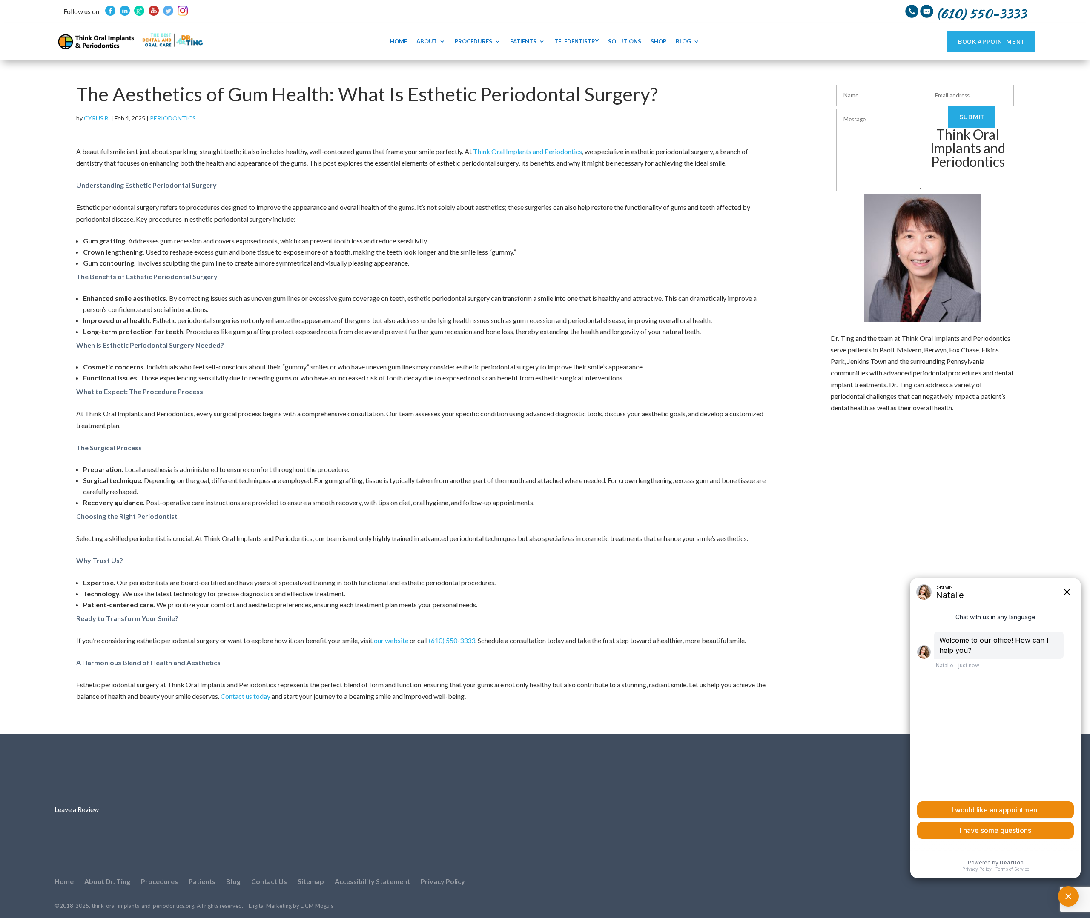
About (426, 41)
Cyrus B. (97, 118)
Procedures (473, 41)
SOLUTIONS (624, 41)
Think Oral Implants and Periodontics (527, 151)
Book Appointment (991, 41)
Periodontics (173, 118)
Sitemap (311, 881)
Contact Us (269, 881)
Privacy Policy (443, 881)
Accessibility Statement (372, 881)
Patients (523, 41)
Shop (658, 41)
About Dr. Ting (107, 881)
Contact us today (245, 696)
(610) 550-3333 (452, 640)
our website (391, 640)
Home (398, 41)
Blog (683, 41)
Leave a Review (76, 809)
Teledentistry (576, 41)
